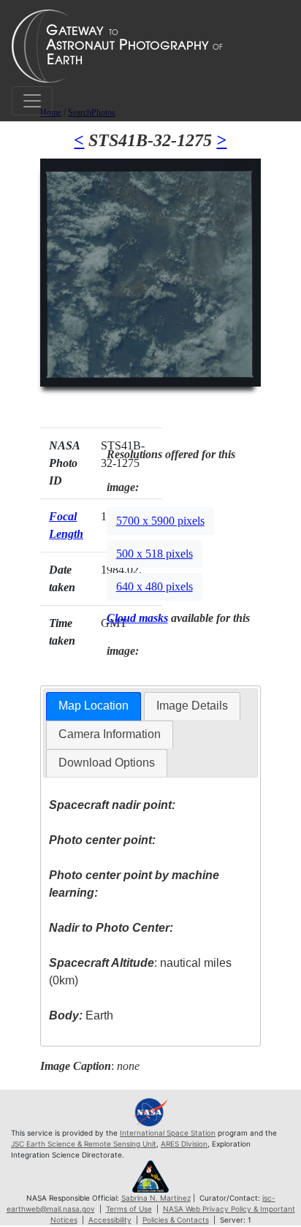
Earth (81, 1015)
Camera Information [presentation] (109, 734)
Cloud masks (137, 618)
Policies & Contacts (175, 1219)
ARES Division (184, 1143)
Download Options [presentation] (106, 762)
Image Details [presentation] (192, 705)
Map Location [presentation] (93, 705)
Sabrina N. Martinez (156, 1197)
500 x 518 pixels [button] (154, 553)
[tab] (93, 706)
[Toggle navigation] (32, 100)
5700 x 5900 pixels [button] (160, 520)
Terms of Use (129, 1208)
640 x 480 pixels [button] (154, 586)
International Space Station (168, 1132)
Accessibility (110, 1219)
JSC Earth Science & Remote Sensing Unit (83, 1143)
